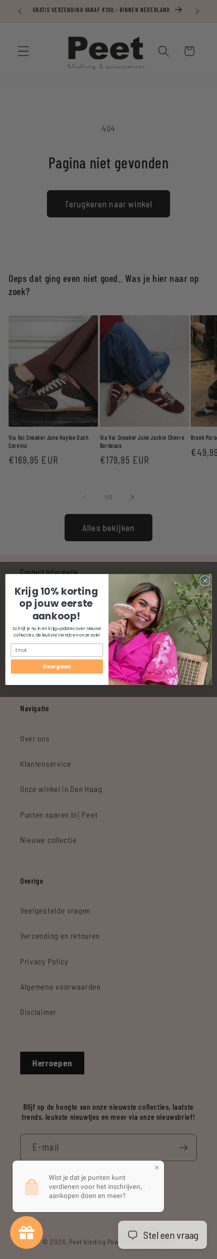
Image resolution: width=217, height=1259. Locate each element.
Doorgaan (57, 666)
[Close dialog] (204, 580)
